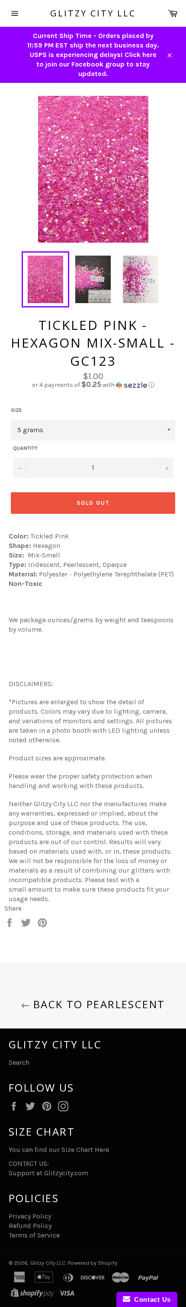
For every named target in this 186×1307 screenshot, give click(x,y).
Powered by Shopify (92, 1263)
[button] (93, 385)
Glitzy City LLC (93, 13)
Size (16, 410)
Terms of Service (34, 1235)
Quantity (25, 448)
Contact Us (150, 1299)
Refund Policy (30, 1226)
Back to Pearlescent (97, 1004)
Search (19, 1062)
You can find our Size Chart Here (59, 1150)
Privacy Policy (30, 1216)
